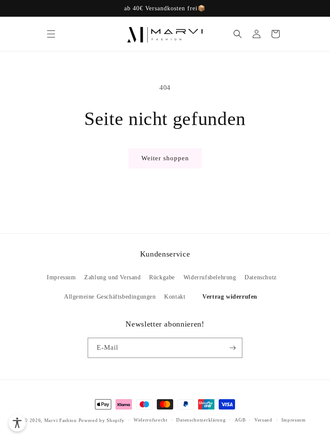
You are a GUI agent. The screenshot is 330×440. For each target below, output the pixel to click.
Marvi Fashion (60, 420)
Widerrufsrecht (151, 419)
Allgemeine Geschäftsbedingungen (110, 296)
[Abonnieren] (232, 348)
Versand (263, 419)
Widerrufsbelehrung (209, 277)
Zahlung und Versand (112, 277)
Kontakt (174, 296)
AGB (240, 419)
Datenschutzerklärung (201, 419)
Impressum (61, 277)
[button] (51, 33)
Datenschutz (260, 277)
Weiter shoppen (165, 158)
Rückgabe (162, 277)
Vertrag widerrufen (229, 296)
